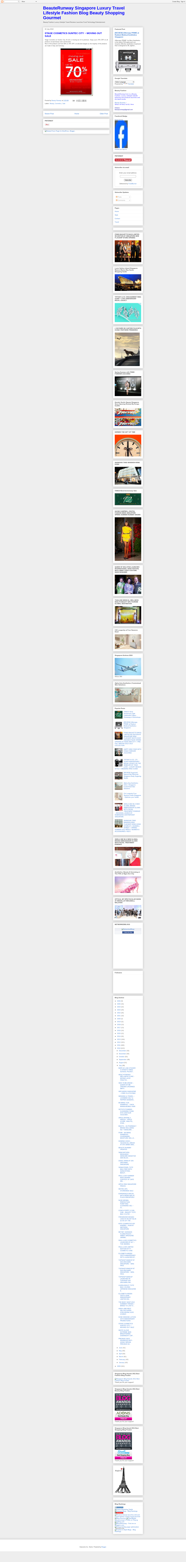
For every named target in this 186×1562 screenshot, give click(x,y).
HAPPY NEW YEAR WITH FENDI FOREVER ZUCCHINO (132, 751)
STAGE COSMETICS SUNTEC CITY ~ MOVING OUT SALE (126, 1325)
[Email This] (77, 101)
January (122, 1362)
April (120, 1354)
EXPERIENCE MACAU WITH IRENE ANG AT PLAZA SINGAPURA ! (127, 1195)
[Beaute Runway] (121, 147)
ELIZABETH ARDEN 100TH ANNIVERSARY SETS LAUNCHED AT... (127, 1255)
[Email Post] (73, 100)
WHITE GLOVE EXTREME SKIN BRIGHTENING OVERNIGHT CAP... (126, 1332)
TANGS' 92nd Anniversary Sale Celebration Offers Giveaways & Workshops (132, 714)
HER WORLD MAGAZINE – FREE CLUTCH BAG (127, 1092)
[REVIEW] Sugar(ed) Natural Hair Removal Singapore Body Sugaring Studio (132, 775)
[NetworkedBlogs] (128, 929)
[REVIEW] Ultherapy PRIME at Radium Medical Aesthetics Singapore (127, 35)
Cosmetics (58, 103)
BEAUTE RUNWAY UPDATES (125, 1148)
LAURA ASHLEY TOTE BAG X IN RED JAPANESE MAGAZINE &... (127, 1288)
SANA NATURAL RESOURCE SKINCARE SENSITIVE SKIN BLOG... (127, 1155)
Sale (63, 103)
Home (76, 114)
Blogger (103, 1547)
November (122, 1054)
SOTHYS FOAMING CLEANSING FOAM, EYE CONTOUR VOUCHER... (126, 1112)
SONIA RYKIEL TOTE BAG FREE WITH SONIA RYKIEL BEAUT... (126, 1170)
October (122, 1056)
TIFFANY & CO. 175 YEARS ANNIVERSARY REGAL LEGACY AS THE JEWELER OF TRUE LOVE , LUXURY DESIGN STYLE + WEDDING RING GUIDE (128, 764)
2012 (119, 1042)
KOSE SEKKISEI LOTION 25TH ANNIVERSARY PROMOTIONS (127, 1319)
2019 (119, 1021)
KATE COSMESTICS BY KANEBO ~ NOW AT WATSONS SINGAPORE (127, 1226)
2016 (119, 1030)
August (121, 1062)
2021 (119, 1016)
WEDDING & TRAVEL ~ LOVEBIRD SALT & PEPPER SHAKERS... (127, 1098)
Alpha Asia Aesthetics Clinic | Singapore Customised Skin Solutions (131, 785)
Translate (131, 84)
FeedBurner (132, 183)
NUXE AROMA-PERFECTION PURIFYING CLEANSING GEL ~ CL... (126, 1203)
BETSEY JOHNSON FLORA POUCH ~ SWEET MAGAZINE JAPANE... (126, 1234)
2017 (119, 1027)
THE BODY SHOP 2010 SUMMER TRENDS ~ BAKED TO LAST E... (127, 1304)
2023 (119, 1010)
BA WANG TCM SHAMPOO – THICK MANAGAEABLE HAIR (127, 1104)
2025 (119, 1004)
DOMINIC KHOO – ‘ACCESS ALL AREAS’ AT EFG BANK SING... (127, 1143)
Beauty (52, 103)
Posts (119, 197)
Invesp (122, 1528)
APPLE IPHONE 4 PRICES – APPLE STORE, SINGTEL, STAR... (126, 1120)
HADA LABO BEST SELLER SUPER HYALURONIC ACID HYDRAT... (126, 1311)
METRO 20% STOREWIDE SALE (126, 1190)
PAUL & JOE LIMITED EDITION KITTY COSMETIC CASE (126, 1248)
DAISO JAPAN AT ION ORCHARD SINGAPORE (126, 1162)
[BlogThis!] (79, 101)
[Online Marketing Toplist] (124, 1509)
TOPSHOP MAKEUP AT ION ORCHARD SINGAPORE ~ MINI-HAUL (127, 1262)
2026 (119, 1001)
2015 (119, 1033)
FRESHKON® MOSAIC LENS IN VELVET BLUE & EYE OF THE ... (127, 1219)
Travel (117, 222)
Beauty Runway (120, 102)
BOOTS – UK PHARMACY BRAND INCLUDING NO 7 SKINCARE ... (127, 1128)
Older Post (104, 114)
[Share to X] (81, 101)
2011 (119, 1045)
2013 (119, 1039)
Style (116, 215)
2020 (119, 1019)
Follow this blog (128, 932)
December (122, 1051)
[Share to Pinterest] (85, 101)
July (120, 1065)
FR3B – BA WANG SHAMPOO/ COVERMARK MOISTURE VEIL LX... (127, 1135)
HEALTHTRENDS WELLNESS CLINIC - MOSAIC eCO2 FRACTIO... (127, 1077)
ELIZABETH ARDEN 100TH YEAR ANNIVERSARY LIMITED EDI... (125, 1296)
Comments (121, 200)
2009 (119, 1366)
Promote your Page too (121, 149)
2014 (119, 1036)
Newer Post (49, 114)
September (123, 1059)
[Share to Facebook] (83, 101)
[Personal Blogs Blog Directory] (120, 1518)
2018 (119, 1024)
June (121, 1348)
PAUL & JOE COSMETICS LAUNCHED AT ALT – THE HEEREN (127, 1242)
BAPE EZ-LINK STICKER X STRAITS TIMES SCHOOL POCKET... (127, 1070)
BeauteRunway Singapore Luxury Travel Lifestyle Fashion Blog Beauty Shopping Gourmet (84, 13)
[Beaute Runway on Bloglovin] (123, 1493)
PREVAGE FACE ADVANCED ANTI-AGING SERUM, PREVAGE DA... (126, 1341)
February (122, 1359)
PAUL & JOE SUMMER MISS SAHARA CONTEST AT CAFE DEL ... (126, 1178)
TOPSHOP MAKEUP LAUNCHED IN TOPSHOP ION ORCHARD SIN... (126, 1279)
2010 (119, 1048)
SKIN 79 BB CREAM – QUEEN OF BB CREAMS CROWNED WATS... (127, 1085)
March (121, 1356)
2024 (119, 1007)
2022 (119, 1013)
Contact (117, 218)
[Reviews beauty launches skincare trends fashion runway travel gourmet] (128, 1516)
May (120, 1351)
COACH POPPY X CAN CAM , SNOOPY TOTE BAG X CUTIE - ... (127, 1212)
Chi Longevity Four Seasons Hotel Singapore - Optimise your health (132, 795)
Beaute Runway (119, 119)
